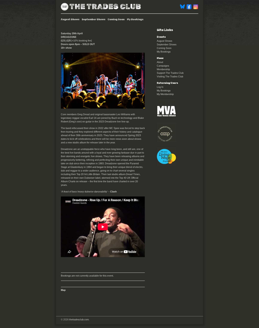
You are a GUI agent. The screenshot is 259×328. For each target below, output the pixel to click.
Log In (160, 87)
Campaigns (163, 65)
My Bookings (135, 19)
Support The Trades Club (170, 73)
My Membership (165, 94)
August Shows (70, 19)
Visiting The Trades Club (170, 76)
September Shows (93, 19)
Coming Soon (116, 19)
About (160, 62)
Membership (163, 69)
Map (63, 290)
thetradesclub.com (79, 319)
